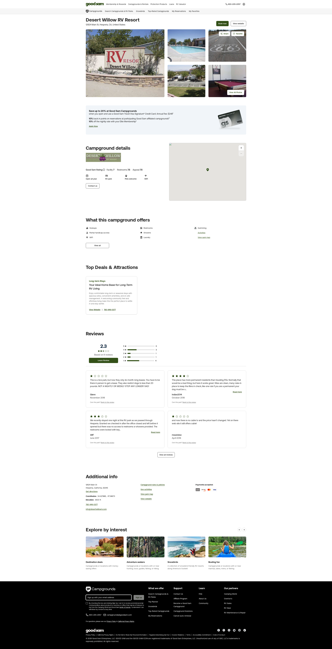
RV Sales (227, 603)
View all (97, 245)
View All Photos (235, 92)
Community (203, 603)
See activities (146, 489)
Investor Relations (178, 635)
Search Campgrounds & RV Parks (119, 11)
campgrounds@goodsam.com (119, 615)
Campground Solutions (183, 611)
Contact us (92, 186)
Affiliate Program (180, 599)
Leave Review (103, 360)
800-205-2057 (95, 615)
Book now (222, 24)
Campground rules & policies (153, 485)
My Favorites (194, 11)
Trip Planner (153, 602)
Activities (201, 233)
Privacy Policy (111, 621)
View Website (94, 310)
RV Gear (227, 608)
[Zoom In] (241, 148)
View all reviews (166, 455)
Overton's (228, 599)
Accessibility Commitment (202, 635)
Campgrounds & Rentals (138, 4)
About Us (202, 599)
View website (238, 24)
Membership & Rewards (116, 4)
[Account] (244, 4)
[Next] (244, 530)
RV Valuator (181, 4)
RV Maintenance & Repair (235, 613)
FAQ (200, 594)
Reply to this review (107, 402)
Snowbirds (140, 11)
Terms (188, 635)
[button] (93, 126)
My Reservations (179, 11)
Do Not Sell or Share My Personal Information (131, 635)
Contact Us (178, 594)
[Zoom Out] (241, 153)
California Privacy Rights (126, 621)
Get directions (92, 491)
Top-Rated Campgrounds (158, 11)
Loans (171, 4)
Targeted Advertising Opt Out (159, 635)
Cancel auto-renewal (182, 616)
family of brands (125, 607)
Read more (237, 392)
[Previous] (239, 530)
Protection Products (159, 4)
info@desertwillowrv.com (96, 509)
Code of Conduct (219, 635)
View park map (204, 237)
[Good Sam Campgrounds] (100, 589)
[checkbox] (87, 603)
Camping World (230, 594)
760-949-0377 (110, 310)
